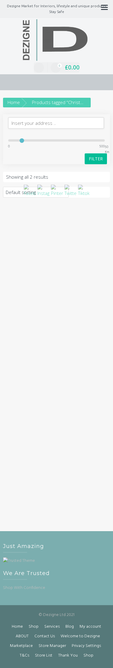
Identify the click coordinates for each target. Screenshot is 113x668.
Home (14, 102)
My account (90, 626)
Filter (96, 159)
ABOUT (22, 636)
